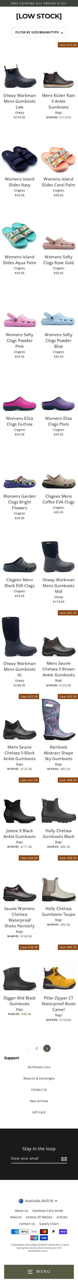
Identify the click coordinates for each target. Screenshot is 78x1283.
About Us (21, 1211)
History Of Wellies (39, 1217)
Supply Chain (49, 1224)
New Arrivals (39, 1101)
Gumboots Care (39, 1067)
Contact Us (39, 1090)
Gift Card (39, 1112)
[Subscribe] (63, 1158)
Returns (16, 1217)
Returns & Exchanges (39, 1078)
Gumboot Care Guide (47, 1211)
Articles (62, 1217)
